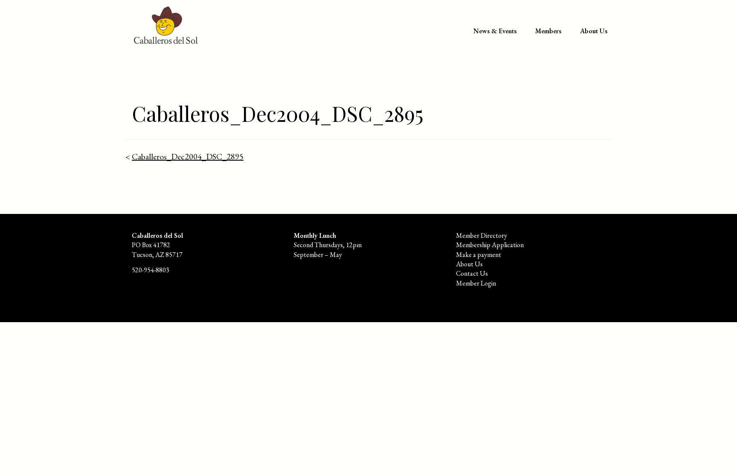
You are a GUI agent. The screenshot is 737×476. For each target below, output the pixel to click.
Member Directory (481, 235)
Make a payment (478, 254)
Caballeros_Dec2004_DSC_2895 (188, 156)
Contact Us (472, 273)
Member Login (476, 283)
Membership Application (490, 244)
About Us (593, 30)
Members (548, 30)
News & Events (494, 30)
